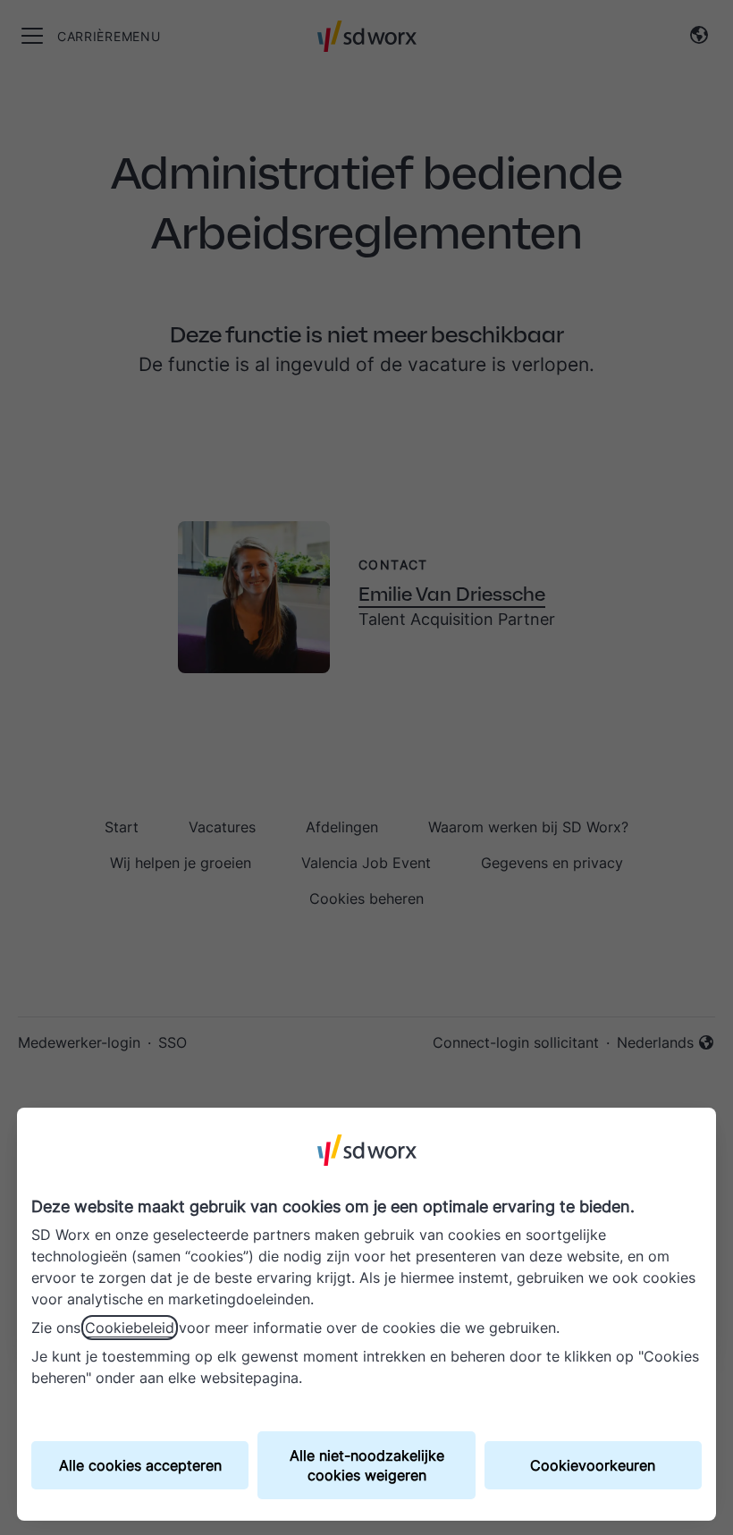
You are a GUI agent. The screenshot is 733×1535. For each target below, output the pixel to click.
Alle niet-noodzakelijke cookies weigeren (367, 1465)
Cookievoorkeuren (592, 1465)
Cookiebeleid (129, 1328)
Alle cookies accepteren (140, 1465)
